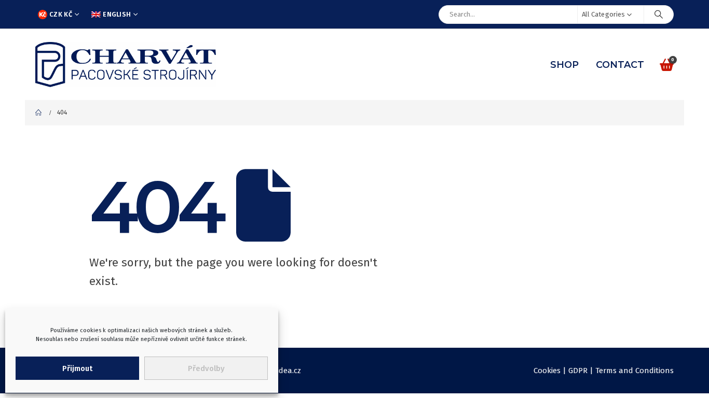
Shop (564, 64)
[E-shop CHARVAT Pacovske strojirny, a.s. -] (125, 64)
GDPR (578, 370)
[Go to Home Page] (39, 112)
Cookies (547, 370)
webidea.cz (282, 370)
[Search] (658, 14)
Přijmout (77, 368)
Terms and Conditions (634, 370)
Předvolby (206, 368)
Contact (620, 64)
